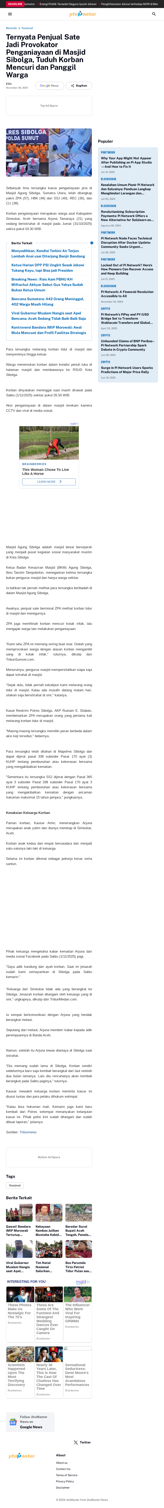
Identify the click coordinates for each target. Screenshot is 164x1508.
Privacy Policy (65, 1481)
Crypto (105, 308)
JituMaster (72, 1499)
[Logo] (21, 1456)
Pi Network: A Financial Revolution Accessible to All (127, 294)
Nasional (15, 1185)
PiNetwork (108, 152)
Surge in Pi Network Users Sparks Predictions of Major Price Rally (127, 370)
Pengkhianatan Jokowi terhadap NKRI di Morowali (122, 4)
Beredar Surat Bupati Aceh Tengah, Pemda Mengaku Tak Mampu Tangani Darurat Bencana (78, 1231)
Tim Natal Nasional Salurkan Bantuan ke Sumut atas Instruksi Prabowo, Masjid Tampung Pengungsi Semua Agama (48, 1267)
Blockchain (108, 179)
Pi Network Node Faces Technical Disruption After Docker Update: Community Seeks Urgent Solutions (126, 242)
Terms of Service (66, 1475)
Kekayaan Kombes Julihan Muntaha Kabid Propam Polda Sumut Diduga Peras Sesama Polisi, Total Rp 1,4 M (47, 1231)
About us (61, 1462)
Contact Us (63, 1469)
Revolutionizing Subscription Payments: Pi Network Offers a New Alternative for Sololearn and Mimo (127, 216)
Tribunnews (28, 1132)
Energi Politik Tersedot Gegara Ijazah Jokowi (57, 4)
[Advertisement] (49, 910)
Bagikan (81, 85)
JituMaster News (97, 1499)
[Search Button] (154, 14)
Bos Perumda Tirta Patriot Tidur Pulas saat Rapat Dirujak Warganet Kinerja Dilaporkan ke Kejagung (78, 1267)
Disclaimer (63, 1487)
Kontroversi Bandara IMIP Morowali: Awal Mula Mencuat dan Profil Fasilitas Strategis (48, 330)
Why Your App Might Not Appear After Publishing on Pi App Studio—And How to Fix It (126, 162)
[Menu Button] (10, 14)
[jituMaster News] (82, 14)
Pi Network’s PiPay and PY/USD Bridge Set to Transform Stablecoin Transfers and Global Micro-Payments (125, 319)
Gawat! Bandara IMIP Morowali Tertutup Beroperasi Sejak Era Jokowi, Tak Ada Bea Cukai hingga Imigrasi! (19, 1231)
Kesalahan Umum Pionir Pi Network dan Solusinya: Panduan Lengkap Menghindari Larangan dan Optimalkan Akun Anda (127, 189)
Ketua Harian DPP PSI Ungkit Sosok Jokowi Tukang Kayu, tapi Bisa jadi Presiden (47, 268)
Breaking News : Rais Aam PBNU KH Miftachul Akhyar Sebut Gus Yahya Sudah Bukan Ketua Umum (47, 284)
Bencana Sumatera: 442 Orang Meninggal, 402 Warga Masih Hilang (47, 301)
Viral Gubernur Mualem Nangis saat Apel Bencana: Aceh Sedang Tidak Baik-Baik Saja (48, 316)
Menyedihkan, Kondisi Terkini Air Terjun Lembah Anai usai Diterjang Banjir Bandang (48, 253)
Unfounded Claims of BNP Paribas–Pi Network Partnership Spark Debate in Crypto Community (127, 345)
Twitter (85, 1442)
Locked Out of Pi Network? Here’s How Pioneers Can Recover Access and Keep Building (127, 269)
